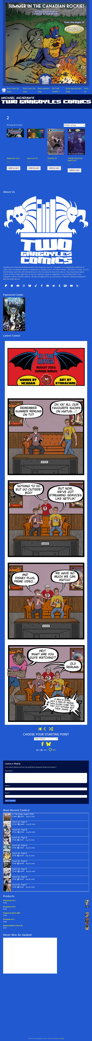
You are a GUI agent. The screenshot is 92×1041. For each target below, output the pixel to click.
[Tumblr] (59, 286)
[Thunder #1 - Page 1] (40, 729)
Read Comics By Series (13, 90)
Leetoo (62, 1038)
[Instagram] (24, 286)
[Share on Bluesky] (48, 744)
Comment (8, 771)
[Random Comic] (51, 729)
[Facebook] (41, 286)
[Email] (47, 286)
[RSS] (77, 286)
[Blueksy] (29, 286)
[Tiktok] (35, 286)
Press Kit (86, 90)
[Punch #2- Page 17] (45, 729)
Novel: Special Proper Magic (74, 90)
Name (7, 786)
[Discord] (18, 286)
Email (7, 793)
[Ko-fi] (65, 286)
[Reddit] (53, 286)
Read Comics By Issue (29, 90)
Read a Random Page (43, 90)
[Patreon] (6, 286)
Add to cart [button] (14, 168)
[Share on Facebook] (42, 744)
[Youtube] (71, 286)
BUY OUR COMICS (55, 90)
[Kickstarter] (12, 286)
